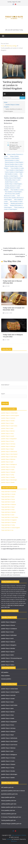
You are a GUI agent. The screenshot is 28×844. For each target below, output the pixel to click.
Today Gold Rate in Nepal (7, 507)
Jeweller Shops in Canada (7, 420)
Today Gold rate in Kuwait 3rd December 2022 (13, 309)
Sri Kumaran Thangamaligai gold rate (11, 817)
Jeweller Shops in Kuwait (7, 436)
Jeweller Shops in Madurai (8, 641)
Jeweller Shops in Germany (8, 444)
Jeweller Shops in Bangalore (8, 622)
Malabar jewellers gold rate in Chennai (11, 807)
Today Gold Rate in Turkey (8, 525)
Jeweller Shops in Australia (8, 418)
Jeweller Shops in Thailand (8, 472)
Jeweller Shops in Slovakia (8, 477)
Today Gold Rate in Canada (8, 494)
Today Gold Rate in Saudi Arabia (9, 517)
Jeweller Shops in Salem (7, 655)
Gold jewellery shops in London (12, 180)
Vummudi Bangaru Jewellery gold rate (11, 823)
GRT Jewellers (4, 672)
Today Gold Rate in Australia (8, 491)
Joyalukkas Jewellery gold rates (9, 794)
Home (5, 102)
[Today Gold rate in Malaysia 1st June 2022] (14, 320)
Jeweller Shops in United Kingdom (13, 183)
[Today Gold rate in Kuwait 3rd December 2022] (14, 293)
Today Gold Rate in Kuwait (8, 502)
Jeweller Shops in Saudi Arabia (9, 426)
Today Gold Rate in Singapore (9, 520)
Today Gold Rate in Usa (7, 530)
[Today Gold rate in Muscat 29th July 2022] (14, 266)
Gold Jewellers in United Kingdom (13, 175)
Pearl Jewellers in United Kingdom (13, 191)
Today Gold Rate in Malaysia (8, 504)
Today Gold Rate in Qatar (7, 514)
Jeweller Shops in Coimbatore (9, 628)
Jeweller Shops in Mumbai (8, 648)
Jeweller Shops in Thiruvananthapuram (11, 658)
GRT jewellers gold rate (7, 787)
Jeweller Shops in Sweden (8, 482)
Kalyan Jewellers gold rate (8, 797)
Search (22, 97)
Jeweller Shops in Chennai (8, 625)
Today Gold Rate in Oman (8, 509)
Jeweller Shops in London (11, 181)
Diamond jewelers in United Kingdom (14, 162)
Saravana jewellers (6, 679)
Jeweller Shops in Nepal (7, 449)
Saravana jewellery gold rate (8, 813)
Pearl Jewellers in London (17, 189)
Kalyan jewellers (5, 675)
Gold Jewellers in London (11, 174)
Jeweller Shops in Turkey (7, 474)
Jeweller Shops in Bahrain (8, 431)
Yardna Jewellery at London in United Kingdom (14, 208)
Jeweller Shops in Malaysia (8, 446)
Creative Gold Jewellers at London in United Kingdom (13, 249)
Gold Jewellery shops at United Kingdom (13, 177)
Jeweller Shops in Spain (7, 462)
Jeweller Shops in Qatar (7, 428)
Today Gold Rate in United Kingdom (10, 527)
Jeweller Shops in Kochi (7, 638)
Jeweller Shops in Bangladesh (9, 438)
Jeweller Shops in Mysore (8, 651)
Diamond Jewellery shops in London (14, 164)
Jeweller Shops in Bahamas (8, 459)
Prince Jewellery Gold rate (8, 810)
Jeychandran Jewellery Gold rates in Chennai (13, 790)
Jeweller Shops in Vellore (7, 665)
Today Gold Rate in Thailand (8, 522)
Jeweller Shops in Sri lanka (8, 467)
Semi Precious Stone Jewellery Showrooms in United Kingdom (14, 197)
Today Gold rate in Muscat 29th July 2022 (12, 282)
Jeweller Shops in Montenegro (9, 480)
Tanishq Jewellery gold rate (8, 820)
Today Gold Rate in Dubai (7, 496)
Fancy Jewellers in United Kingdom (14, 170)
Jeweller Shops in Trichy (7, 661)
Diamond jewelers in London (12, 160)
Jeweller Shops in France (7, 441)
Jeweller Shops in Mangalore (8, 645)
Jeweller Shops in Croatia (7, 469)
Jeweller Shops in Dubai (7, 423)
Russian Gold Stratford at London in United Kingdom (14, 255)
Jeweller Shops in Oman (7, 433)
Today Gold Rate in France (8, 499)
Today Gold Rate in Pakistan (8, 512)
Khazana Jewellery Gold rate (8, 800)
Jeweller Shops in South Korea (9, 456)
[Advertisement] (14, 367)
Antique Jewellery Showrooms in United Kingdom (11, 157)
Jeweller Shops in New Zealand (9, 454)
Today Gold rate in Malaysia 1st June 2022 (13, 336)
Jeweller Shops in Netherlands (9, 451)
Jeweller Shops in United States (9, 413)
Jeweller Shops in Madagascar (9, 464)
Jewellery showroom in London (12, 185)
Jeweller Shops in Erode (7, 632)
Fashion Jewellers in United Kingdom (14, 172)
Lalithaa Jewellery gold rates (8, 804)
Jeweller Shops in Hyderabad (8, 635)
